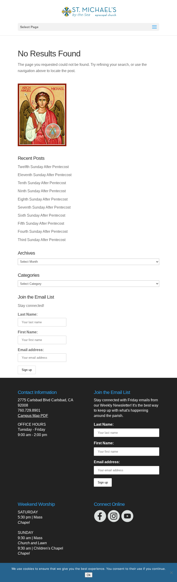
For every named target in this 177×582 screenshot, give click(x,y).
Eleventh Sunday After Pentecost (44, 175)
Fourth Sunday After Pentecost (43, 231)
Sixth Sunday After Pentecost (41, 215)
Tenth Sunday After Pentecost (42, 183)
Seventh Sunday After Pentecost (44, 207)
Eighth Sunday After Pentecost (43, 199)
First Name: (28, 332)
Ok (89, 575)
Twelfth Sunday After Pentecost (43, 167)
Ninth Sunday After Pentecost (42, 191)
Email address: (31, 350)
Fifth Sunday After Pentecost (41, 223)
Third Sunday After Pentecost (41, 240)
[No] (171, 572)
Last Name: (28, 314)
